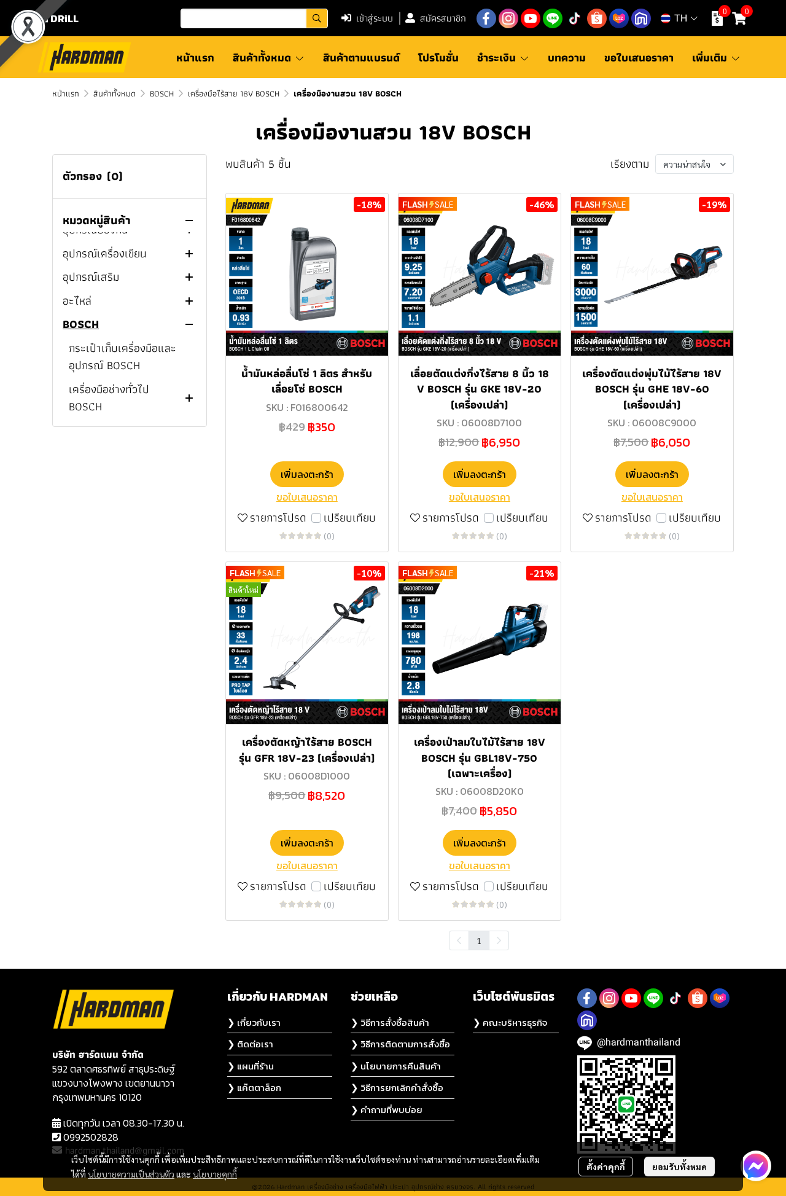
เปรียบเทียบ (350, 518)
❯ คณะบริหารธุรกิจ (510, 1022)
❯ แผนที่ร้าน (250, 1066)
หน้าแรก (65, 93)
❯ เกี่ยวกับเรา (254, 1022)
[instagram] (508, 18)
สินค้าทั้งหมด (114, 93)
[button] (254, 18)
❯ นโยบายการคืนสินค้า (396, 1066)
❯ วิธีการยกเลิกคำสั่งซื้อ (397, 1088)
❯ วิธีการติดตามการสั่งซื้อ (400, 1044)
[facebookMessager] (756, 1166)
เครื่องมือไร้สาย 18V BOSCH (233, 93)
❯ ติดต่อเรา (250, 1044)
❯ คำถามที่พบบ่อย (386, 1110)
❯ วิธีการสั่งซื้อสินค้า (390, 1022)
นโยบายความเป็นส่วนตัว (131, 1173)
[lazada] (619, 18)
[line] (552, 18)
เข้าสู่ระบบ (374, 18)
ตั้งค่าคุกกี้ (605, 1166)
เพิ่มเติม (711, 57)
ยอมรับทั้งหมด (679, 1166)
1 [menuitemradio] (479, 940)
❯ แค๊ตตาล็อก (254, 1088)
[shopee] (597, 18)
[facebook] (486, 18)
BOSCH (162, 93)
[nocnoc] (641, 18)
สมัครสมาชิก (443, 18)
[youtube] (530, 18)
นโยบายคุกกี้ (215, 1173)
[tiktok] (575, 18)
